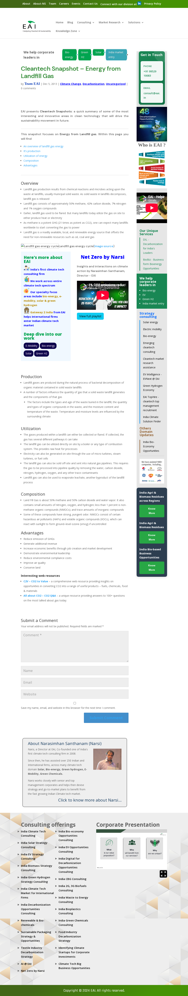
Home (59, 22)
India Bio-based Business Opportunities (150, 553)
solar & (42, 300)
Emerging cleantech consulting (149, 347)
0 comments (28, 88)
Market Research (109, 22)
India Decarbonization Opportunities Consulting (35, 909)
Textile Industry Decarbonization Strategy (32, 952)
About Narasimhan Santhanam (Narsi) (65, 743)
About (26, 3)
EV (143, 295)
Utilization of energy (35, 156)
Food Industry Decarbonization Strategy (70, 936)
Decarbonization (93, 84)
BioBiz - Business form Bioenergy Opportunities (153, 264)
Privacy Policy (152, 3)
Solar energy (150, 322)
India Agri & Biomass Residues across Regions (151, 496)
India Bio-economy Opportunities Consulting (71, 835)
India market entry (116, 54)
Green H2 (84, 54)
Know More (151, 511)
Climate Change (70, 84)
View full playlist (90, 316)
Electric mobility (152, 329)
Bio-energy (69, 54)
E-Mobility (31, 345)
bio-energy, (51, 296)
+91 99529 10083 (150, 73)
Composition (31, 160)
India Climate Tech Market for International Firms (37, 893)
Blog (70, 22)
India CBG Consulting (72, 879)
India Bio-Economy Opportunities (151, 446)
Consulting (84, 22)
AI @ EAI (26, 964)
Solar (98, 52)
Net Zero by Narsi (33, 970)
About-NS (39, 3)
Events (76, 3)
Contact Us (90, 3)
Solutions (134, 22)
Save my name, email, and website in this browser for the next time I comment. (68, 708)
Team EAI (32, 84)
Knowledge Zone (66, 31)
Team (52, 3)
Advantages (30, 165)
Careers (64, 3)
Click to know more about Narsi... (90, 800)
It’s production (32, 151)
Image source (103, 246)
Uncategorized (116, 84)
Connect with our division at (119, 4)
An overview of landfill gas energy (43, 146)
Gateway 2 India (41, 312)
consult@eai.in (152, 95)
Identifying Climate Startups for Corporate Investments (74, 952)
